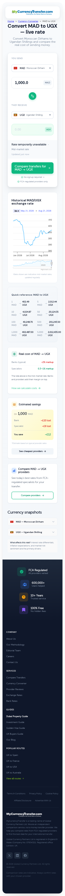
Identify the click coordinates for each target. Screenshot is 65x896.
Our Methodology (15, 645)
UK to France (12, 761)
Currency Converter (28, 21)
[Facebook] (25, 855)
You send (17, 58)
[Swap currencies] (32, 96)
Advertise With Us (43, 801)
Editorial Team (13, 650)
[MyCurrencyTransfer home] (32, 12)
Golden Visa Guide (15, 728)
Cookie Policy (52, 794)
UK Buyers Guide (14, 734)
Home (11, 21)
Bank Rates (11, 701)
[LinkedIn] (17, 855)
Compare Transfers (15, 677)
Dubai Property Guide (17, 716)
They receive (19, 105)
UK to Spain (12, 755)
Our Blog (10, 740)
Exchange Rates (14, 695)
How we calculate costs (24, 388)
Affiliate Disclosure (22, 801)
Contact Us (12, 662)
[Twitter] (9, 855)
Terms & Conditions (16, 794)
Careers (10, 656)
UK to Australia (13, 773)
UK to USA (11, 767)
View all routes (13, 778)
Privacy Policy (35, 794)
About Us (11, 639)
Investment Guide (15, 722)
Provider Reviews (15, 689)
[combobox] (32, 68)
